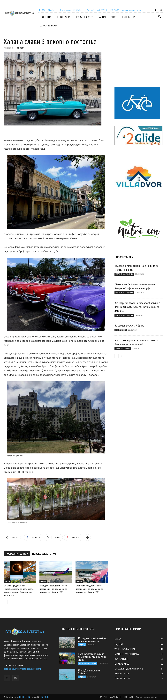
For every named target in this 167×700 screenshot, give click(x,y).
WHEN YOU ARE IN (122, 348)
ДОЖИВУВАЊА (48, 25)
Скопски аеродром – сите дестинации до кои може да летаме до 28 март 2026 (89, 588)
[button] (159, 17)
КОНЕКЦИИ (128, 16)
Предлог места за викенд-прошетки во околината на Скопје (92, 657)
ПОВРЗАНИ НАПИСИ (17, 553)
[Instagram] (161, 10)
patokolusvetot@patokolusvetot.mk (22, 668)
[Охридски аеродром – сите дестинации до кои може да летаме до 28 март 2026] (55, 572)
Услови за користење (131, 10)
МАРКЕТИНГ (102, 10)
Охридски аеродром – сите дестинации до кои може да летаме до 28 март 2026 (53, 588)
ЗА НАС (90, 10)
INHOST (44, 697)
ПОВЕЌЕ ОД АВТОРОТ (44, 553)
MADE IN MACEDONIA (124, 274)
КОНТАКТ (114, 10)
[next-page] (11, 602)
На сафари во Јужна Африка (129, 325)
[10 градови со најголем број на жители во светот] (67, 642)
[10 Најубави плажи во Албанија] (67, 674)
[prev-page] (6, 602)
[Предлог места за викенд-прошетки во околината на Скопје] (67, 658)
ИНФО (113, 16)
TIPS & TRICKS (82, 16)
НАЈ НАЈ (102, 16)
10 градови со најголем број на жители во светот (92, 640)
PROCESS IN (24, 697)
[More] (87, 537)
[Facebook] (155, 10)
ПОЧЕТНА (45, 16)
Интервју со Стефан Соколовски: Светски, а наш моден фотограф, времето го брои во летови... (137, 306)
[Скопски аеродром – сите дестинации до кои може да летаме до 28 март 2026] (92, 572)
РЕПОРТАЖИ (63, 16)
